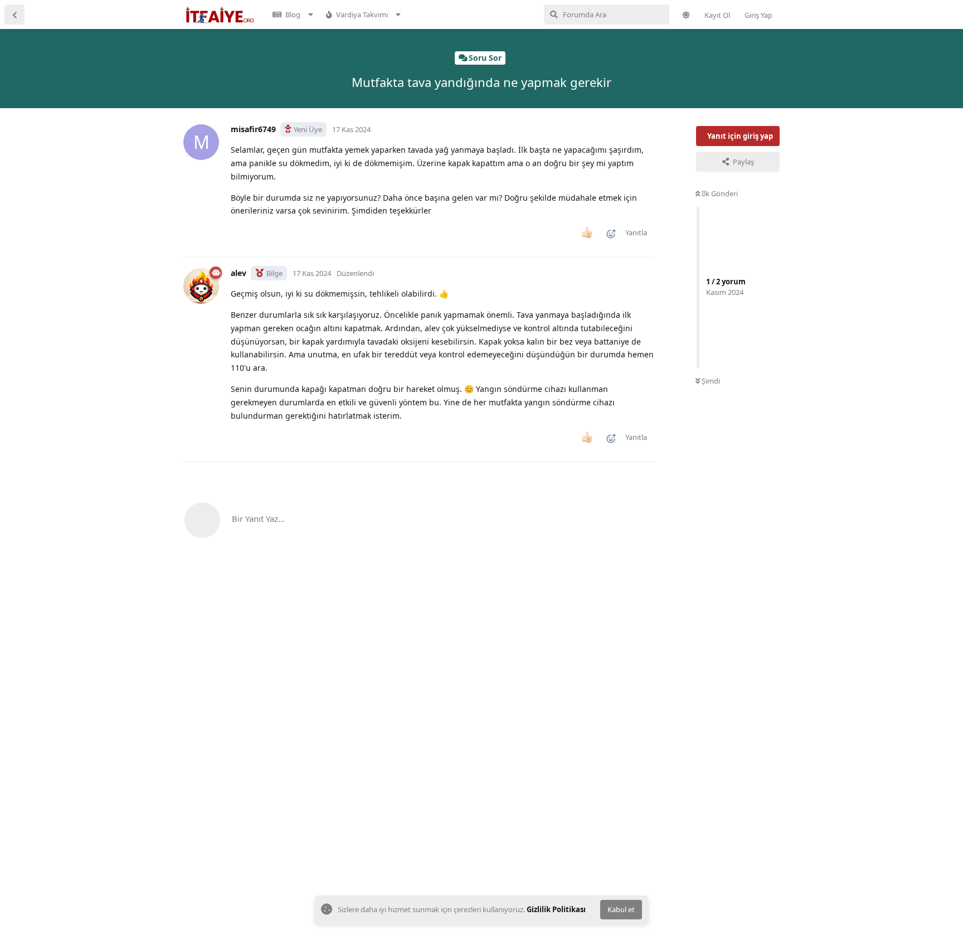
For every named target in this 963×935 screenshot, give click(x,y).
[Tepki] (607, 236)
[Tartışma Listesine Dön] (14, 14)
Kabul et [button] (621, 909)
